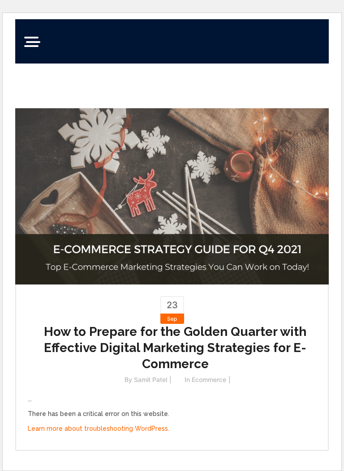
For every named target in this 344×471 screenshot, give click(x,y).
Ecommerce (209, 379)
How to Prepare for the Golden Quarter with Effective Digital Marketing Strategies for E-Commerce (175, 347)
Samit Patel (150, 379)
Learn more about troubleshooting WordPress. (98, 428)
